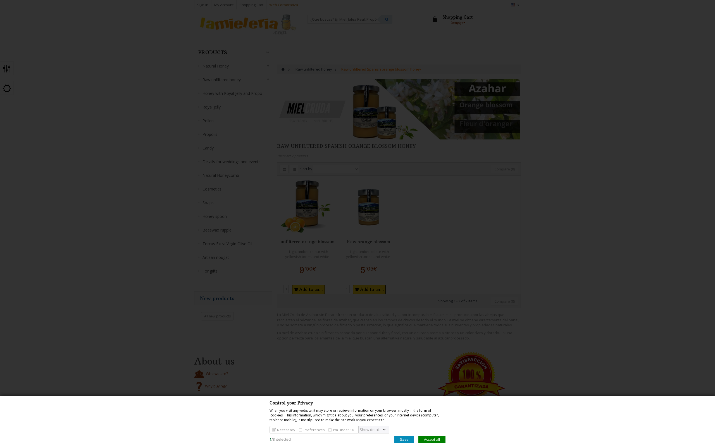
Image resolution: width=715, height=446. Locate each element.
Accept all (432, 439)
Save (404, 439)
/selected (280, 439)
